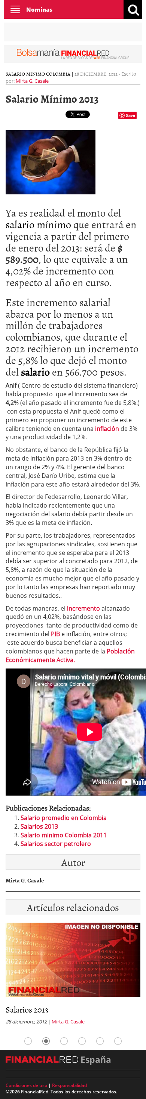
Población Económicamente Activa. (70, 655)
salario (35, 371)
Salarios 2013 (39, 826)
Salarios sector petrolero (56, 844)
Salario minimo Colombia (38, 73)
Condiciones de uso (26, 1085)
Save (130, 115)
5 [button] (100, 1041)
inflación (107, 428)
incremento (83, 608)
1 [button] (28, 1041)
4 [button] (82, 1041)
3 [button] (64, 1041)
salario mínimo (38, 224)
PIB (55, 634)
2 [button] (46, 1041)
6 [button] (118, 1041)
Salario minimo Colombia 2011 (64, 835)
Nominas (39, 9)
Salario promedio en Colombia (64, 818)
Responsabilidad (69, 1085)
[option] (73, 976)
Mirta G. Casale (32, 80)
